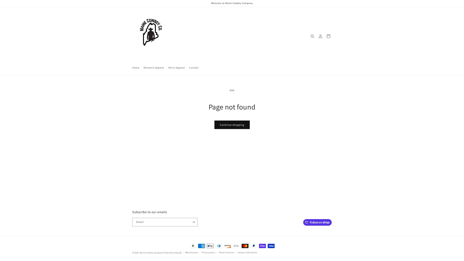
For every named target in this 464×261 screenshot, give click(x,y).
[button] (312, 36)
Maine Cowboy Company (151, 252)
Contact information (247, 252)
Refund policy (191, 252)
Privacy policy (208, 252)
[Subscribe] (193, 222)
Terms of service (226, 252)
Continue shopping (232, 125)
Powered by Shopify (172, 252)
